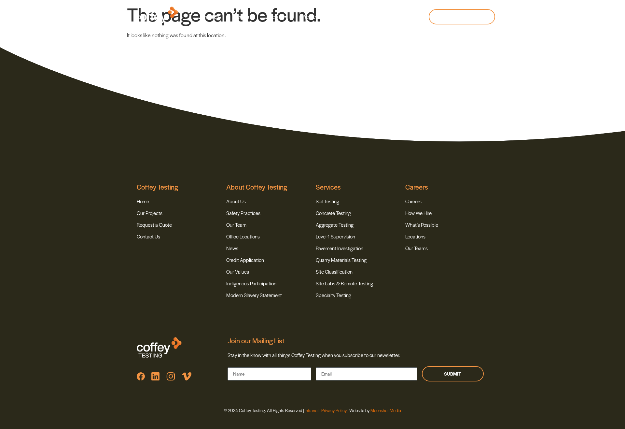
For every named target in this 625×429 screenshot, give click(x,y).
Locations (242, 16)
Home (143, 201)
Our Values (237, 271)
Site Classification (334, 271)
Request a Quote (154, 224)
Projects (311, 16)
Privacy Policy (334, 410)
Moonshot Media (385, 410)
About (273, 16)
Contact (398, 16)
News (339, 16)
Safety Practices (243, 212)
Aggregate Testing (335, 224)
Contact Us (148, 236)
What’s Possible (421, 224)
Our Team (236, 224)
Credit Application (245, 259)
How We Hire (418, 212)
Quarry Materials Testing (341, 259)
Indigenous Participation (251, 283)
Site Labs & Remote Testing (344, 283)
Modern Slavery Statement (254, 295)
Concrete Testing (333, 212)
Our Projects (149, 212)
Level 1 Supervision (335, 236)
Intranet (312, 410)
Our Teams (416, 248)
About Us (236, 201)
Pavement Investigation (339, 248)
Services (209, 16)
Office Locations (243, 236)
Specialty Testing (333, 295)
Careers (367, 16)
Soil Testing (327, 201)
